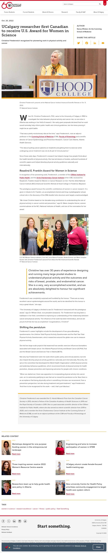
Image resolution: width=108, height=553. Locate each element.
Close (98, 547)
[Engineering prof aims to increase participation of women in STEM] (60, 447)
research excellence (23, 509)
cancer (35, 509)
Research (65, 12)
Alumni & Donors (47, 12)
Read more (16, 454)
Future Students (9, 12)
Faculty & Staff (80, 12)
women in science (8, 509)
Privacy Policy (5, 529)
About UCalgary (99, 12)
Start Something (63, 509)
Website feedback (7, 532)
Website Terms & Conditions (10, 527)
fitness (41, 509)
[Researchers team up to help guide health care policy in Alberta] (6, 487)
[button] (80, 43)
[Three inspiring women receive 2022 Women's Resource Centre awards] (6, 467)
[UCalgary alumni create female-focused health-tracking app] (60, 467)
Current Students (28, 12)
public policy (50, 509)
